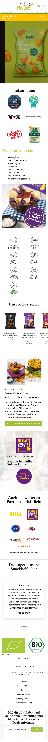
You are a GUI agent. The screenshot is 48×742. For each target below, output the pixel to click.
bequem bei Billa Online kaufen (19, 463)
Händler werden (24, 694)
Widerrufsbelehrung (24, 702)
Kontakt (24, 682)
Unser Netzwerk (24, 686)
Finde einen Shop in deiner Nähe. (24, 552)
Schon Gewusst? (23, 666)
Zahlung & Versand (24, 698)
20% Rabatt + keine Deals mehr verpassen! (23, 674)
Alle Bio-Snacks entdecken (23, 423)
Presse (24, 690)
